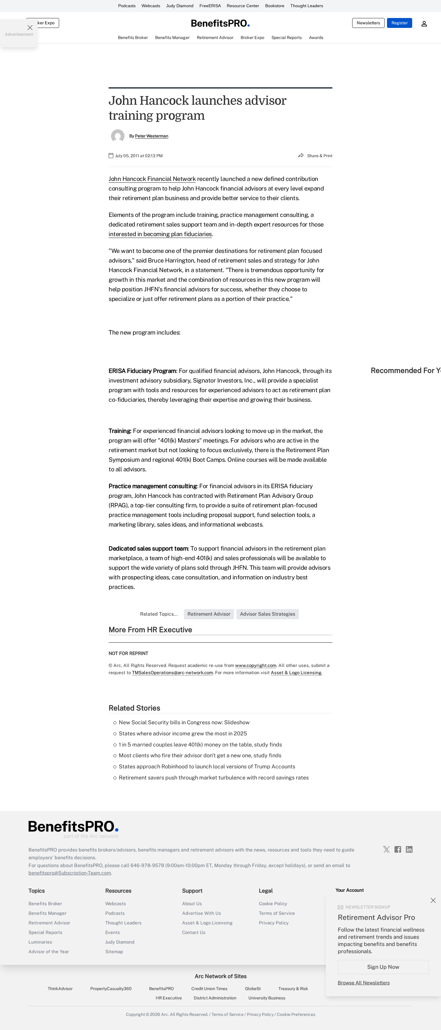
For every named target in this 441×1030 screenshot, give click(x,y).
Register (400, 22)
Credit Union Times (209, 988)
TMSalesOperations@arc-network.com (172, 672)
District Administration (215, 997)
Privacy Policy (274, 922)
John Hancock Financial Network (152, 178)
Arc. (165, 1014)
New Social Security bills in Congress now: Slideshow (184, 722)
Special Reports (45, 932)
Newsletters (368, 22)
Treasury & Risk (293, 988)
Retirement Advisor (49, 922)
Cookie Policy (273, 903)
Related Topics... (159, 614)
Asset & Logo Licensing (207, 922)
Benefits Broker (45, 903)
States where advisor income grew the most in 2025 (183, 733)
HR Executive (169, 997)
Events (112, 932)
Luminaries (40, 941)
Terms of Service (277, 913)
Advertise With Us (201, 913)
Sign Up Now (384, 967)
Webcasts (151, 5)
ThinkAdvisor (60, 988)
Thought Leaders (306, 5)
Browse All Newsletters (364, 983)
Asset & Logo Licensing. (296, 672)
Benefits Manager (47, 913)
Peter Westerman (151, 136)
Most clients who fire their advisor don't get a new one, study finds (200, 755)
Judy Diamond (180, 5)
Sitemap (114, 951)
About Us (192, 903)
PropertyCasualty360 (111, 988)
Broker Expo (43, 22)
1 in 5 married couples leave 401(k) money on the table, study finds (200, 744)
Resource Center (243, 5)
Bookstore (274, 5)
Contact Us (194, 932)
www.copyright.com (255, 665)
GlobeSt (253, 988)
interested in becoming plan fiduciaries (160, 234)
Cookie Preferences (296, 1014)
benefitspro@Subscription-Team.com (69, 873)
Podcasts (127, 5)
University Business (266, 997)
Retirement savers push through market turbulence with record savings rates (214, 777)
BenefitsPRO (161, 988)
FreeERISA (210, 5)
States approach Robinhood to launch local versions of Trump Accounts (207, 766)
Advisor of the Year (48, 951)
